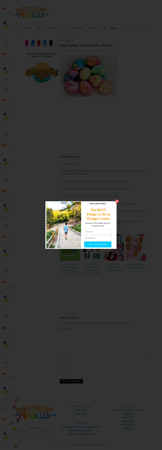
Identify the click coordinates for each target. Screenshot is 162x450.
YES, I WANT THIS (98, 244)
